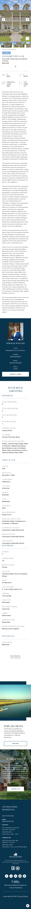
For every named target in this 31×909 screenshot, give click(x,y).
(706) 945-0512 (7, 832)
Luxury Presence (15, 887)
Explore (15, 743)
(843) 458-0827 (15, 356)
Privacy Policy (23, 896)
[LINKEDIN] (15, 876)
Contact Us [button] (15, 789)
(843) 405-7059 (7, 844)
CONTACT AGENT (15, 374)
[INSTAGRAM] (11, 876)
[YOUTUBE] (20, 876)
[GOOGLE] (24, 876)
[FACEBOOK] (6, 876)
